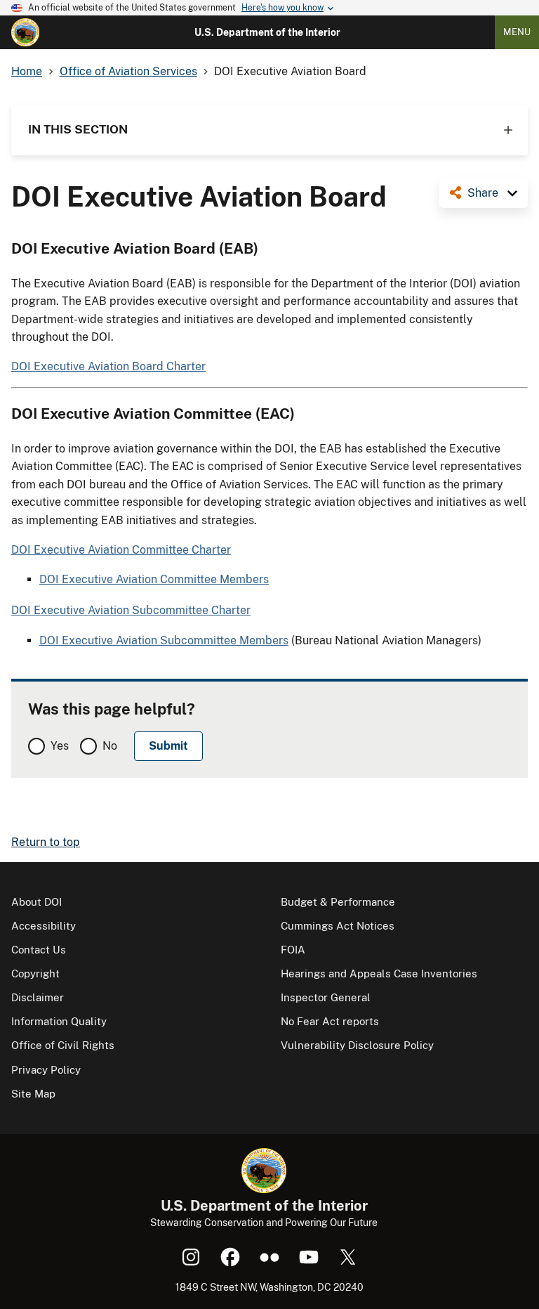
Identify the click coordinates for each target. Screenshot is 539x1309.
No (109, 746)
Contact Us (38, 950)
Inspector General (326, 997)
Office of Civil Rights (62, 1045)
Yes (60, 746)
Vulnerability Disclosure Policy (357, 1045)
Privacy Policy (46, 1070)
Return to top (45, 842)
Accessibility (43, 926)
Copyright (35, 973)
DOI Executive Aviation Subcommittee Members (163, 640)
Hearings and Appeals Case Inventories (379, 973)
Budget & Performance (338, 902)
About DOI (36, 902)
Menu (517, 32)
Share (482, 193)
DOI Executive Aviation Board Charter (108, 366)
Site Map (33, 1094)
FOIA (293, 950)
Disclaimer (37, 997)
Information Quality (59, 1021)
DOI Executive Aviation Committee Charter (121, 549)
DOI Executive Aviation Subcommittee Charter (131, 610)
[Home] (25, 32)
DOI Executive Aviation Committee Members (154, 579)
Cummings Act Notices (337, 926)
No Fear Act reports (330, 1021)
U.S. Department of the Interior (267, 32)
